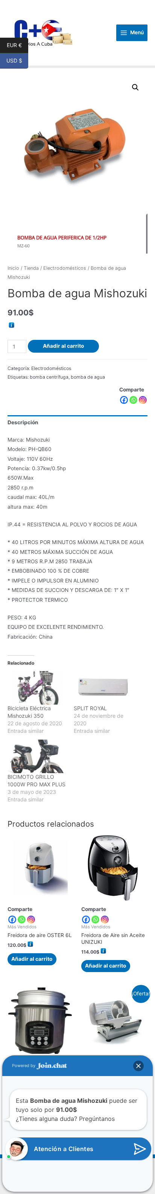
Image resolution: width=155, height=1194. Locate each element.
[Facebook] (124, 400)
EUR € (17, 45)
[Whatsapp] (133, 400)
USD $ (17, 60)
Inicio (13, 268)
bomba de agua (88, 377)
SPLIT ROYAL (90, 708)
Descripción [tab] (23, 422)
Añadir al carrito (63, 346)
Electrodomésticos (64, 268)
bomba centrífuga (49, 377)
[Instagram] (143, 400)
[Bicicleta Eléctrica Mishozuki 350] (37, 688)
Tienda (31, 268)
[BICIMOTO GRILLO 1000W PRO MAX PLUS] (37, 756)
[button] (135, 87)
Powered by (24, 1065)
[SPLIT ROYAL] (103, 688)
